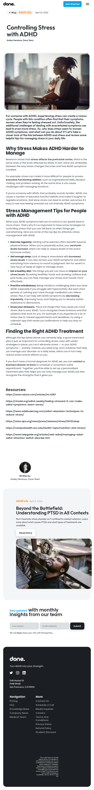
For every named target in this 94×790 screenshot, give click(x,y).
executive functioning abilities (23, 179)
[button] (87, 4)
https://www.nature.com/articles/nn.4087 (31, 394)
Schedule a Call (45, 705)
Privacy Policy (44, 724)
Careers (40, 713)
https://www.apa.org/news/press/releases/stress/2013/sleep (42, 421)
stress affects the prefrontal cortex (52, 159)
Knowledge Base (19, 709)
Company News (19, 713)
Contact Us (42, 701)
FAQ (12, 705)
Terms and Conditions (42, 718)
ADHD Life (25, 12)
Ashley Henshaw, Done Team (20, 40)
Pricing (14, 701)
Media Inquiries (44, 709)
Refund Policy (43, 728)
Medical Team (18, 717)
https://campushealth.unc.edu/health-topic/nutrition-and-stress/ (46, 428)
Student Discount (46, 732)
